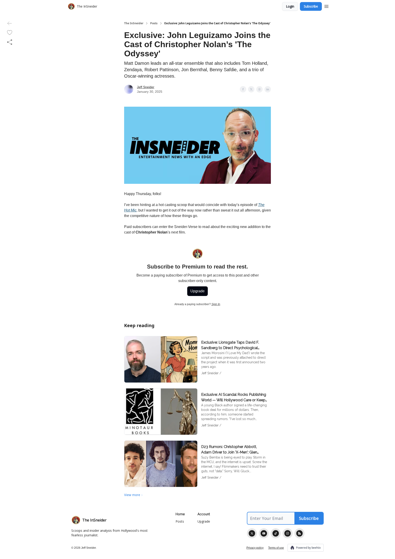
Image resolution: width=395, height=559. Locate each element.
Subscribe (311, 6)
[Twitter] (252, 533)
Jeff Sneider (145, 87)
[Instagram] (288, 533)
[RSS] (299, 533)
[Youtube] (264, 533)
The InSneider (133, 23)
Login (290, 6)
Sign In (215, 304)
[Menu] (326, 5)
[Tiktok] (276, 533)
